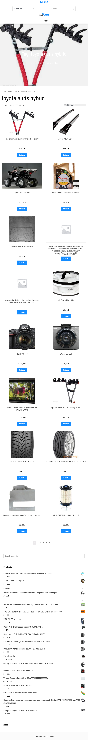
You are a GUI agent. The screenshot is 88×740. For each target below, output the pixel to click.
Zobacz (22, 155)
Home (4, 91)
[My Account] (40, 15)
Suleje (44, 2)
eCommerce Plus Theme (44, 737)
